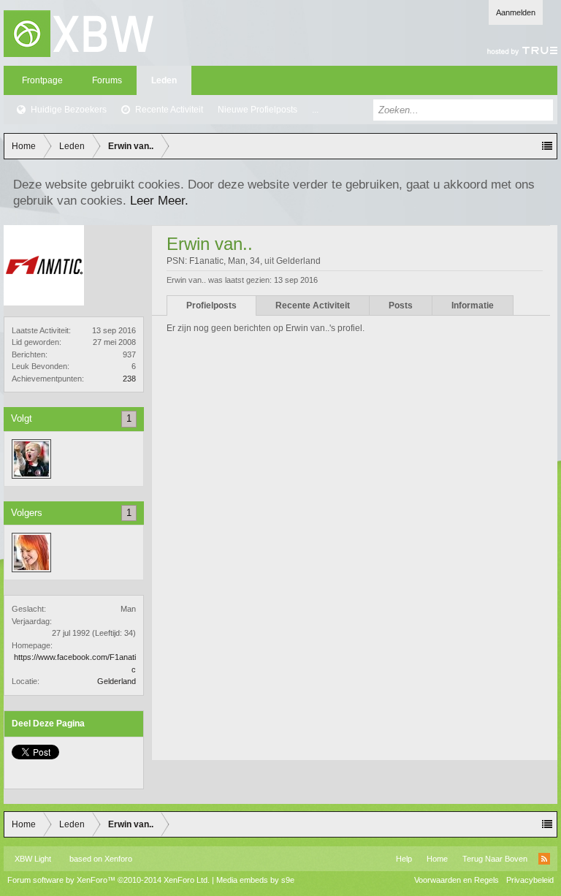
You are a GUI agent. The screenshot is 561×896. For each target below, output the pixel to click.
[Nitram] (31, 459)
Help (404, 858)
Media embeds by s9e (255, 880)
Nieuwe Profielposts (257, 110)
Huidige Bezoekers (69, 110)
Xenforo (118, 858)
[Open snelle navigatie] (547, 146)
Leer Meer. (159, 200)
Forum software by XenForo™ (108, 880)
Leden (164, 80)
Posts (401, 305)
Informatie (472, 305)
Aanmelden (515, 12)
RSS (544, 859)
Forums (107, 80)
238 (129, 378)
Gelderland (116, 681)
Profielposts (211, 305)
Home (437, 858)
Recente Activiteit (169, 110)
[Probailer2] (31, 552)
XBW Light (33, 858)
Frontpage (42, 80)
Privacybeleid (530, 880)
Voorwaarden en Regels (456, 880)
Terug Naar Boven (494, 858)
